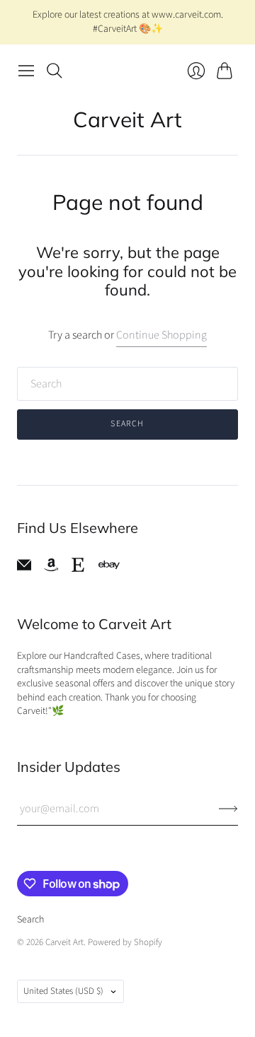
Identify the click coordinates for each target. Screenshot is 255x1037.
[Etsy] (78, 568)
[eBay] (109, 564)
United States (63, 991)
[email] (24, 568)
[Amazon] (51, 568)
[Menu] (26, 71)
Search (127, 424)
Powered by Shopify (125, 942)
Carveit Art (127, 119)
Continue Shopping (161, 335)
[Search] (54, 70)
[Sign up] (228, 808)
